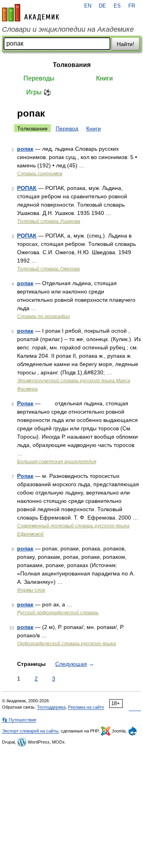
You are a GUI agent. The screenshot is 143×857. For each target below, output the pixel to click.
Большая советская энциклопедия (56, 461)
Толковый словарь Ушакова (48, 221)
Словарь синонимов (39, 173)
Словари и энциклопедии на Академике (68, 29)
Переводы (38, 78)
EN (87, 6)
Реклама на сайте (86, 707)
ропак (25, 149)
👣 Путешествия (19, 719)
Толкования (72, 64)
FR (131, 6)
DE (102, 6)
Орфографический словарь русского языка (66, 643)
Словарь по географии (43, 316)
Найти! (125, 44)
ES (117, 6)
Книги (104, 78)
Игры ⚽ (38, 92)
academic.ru (30, 12)
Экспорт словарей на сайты (30, 731)
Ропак (25, 403)
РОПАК (27, 188)
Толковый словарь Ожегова (48, 269)
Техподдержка (51, 707)
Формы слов (31, 590)
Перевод (67, 128)
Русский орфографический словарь (58, 612)
